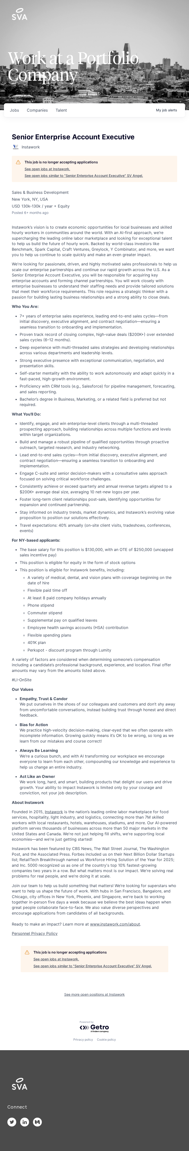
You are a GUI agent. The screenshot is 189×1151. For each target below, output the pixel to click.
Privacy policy (83, 1039)
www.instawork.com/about (115, 924)
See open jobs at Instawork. (47, 169)
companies (37, 110)
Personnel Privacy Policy (35, 933)
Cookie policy (106, 1039)
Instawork (54, 811)
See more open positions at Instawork (94, 994)
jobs (14, 110)
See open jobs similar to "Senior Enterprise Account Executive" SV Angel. (84, 175)
